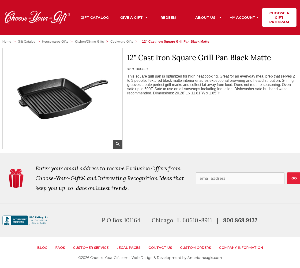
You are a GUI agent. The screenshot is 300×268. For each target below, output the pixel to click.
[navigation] (187, 17)
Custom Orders (195, 248)
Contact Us (160, 248)
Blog (42, 248)
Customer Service (91, 248)
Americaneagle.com (205, 258)
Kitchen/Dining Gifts (89, 41)
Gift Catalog (26, 41)
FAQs (60, 248)
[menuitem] (94, 17)
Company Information (241, 248)
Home (6, 41)
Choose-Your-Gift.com (109, 258)
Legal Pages (128, 248)
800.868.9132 (240, 220)
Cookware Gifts (121, 41)
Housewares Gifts (55, 41)
